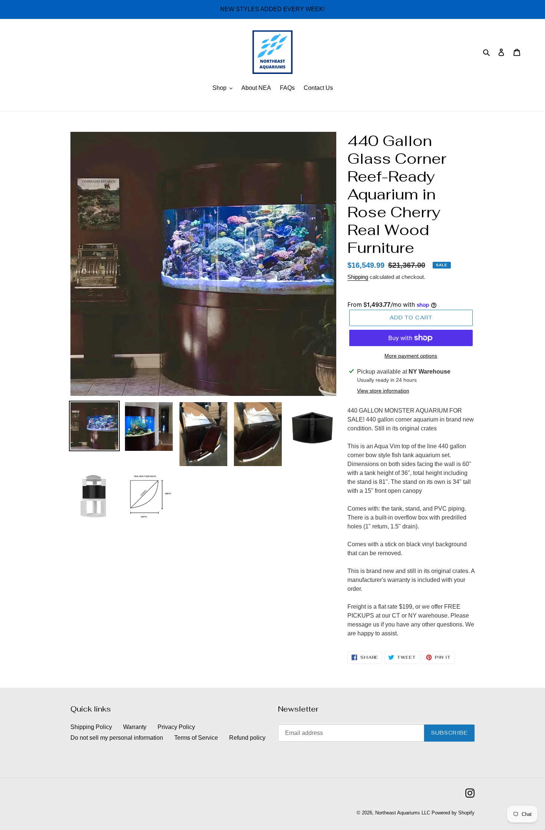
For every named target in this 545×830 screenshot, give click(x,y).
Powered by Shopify (453, 813)
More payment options (410, 356)
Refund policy (247, 738)
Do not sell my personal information (116, 738)
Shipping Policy (91, 727)
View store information (383, 391)
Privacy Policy (176, 727)
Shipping (357, 277)
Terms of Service (196, 738)
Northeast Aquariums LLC (402, 813)
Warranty (134, 727)
